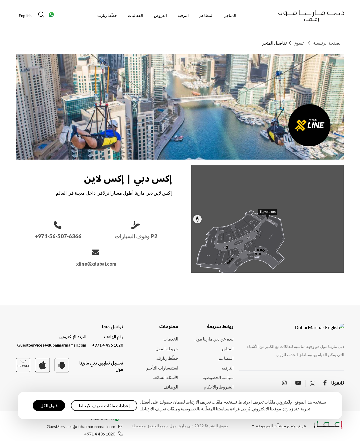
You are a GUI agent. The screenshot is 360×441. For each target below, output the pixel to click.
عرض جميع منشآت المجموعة (281, 425)
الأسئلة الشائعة (165, 377)
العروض (160, 15)
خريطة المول (166, 348)
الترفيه (183, 15)
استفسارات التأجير (162, 367)
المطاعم (206, 15)
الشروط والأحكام (218, 386)
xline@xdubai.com (96, 264)
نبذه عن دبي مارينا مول (213, 338)
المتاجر (230, 15)
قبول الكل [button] (49, 405)
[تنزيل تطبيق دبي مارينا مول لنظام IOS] (42, 364)
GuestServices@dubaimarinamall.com (51, 345)
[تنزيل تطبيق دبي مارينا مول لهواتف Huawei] (23, 364)
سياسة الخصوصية (218, 377)
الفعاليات (135, 15)
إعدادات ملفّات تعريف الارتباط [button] (104, 405)
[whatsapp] (51, 15)
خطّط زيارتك (106, 15)
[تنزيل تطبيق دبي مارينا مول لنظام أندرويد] (62, 364)
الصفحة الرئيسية (327, 42)
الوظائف (170, 386)
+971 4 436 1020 (107, 345)
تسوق (299, 42)
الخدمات (170, 338)
